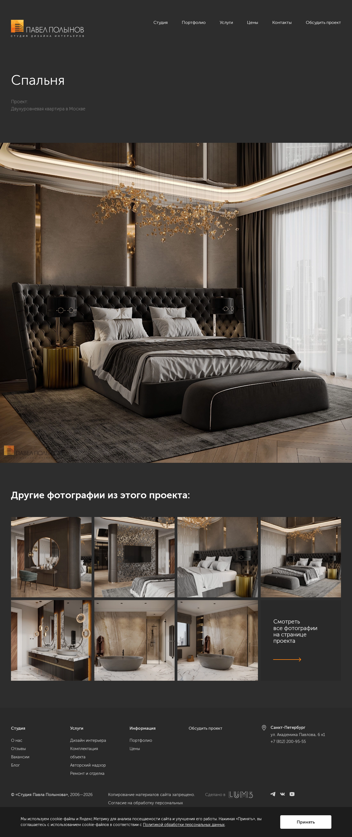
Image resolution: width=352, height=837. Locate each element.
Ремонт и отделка (87, 773)
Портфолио (194, 22)
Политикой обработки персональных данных (184, 824)
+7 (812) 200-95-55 (288, 741)
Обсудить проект (323, 22)
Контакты (282, 22)
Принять (306, 822)
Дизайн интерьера (88, 740)
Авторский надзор (88, 765)
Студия (160, 22)
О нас (16, 740)
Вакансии (20, 756)
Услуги (226, 22)
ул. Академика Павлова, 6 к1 (298, 734)
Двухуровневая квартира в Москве (48, 108)
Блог (15, 765)
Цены (252, 22)
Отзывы (18, 748)
